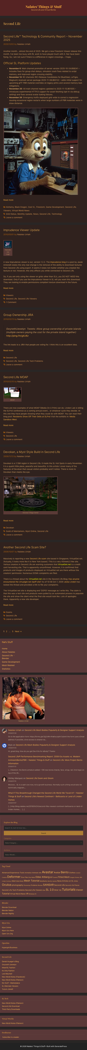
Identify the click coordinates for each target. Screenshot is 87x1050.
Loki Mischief (7, 974)
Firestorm (40, 207)
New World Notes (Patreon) (12, 980)
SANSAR (48, 884)
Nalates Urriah (14, 730)
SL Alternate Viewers (10, 986)
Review (40, 885)
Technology (57, 214)
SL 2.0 (50, 889)
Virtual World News (20, 210)
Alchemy (10, 207)
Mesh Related (8, 665)
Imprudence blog (58, 262)
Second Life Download (11, 1006)
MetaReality (43, 881)
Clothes (72, 873)
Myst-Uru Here (8, 931)
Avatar (57, 872)
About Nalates (8, 652)
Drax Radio (31, 877)
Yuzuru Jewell (7, 989)
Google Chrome (74, 877)
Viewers (7, 210)
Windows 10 (32, 894)
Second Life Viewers (27, 299)
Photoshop (27, 885)
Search (43, 833)
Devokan (10, 528)
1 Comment (11, 302)
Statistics (6, 669)
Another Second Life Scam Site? (24, 547)
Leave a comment (14, 217)
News (35, 214)
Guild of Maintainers (15, 531)
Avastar (47, 872)
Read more (8, 200)
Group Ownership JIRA (18, 315)
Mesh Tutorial (31, 880)
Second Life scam (38, 558)
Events (55, 877)
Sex (44, 890)
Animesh (35, 873)
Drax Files (24, 877)
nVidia (76, 881)
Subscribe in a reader (10, 1037)
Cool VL (31, 207)
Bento (65, 872)
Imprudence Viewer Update (21, 230)
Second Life (70, 207)
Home (4, 648)
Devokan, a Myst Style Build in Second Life (31, 452)
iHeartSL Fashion (8, 968)
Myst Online (30, 531)
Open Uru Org (7, 934)
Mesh (14, 881)
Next (18, 631)
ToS (60, 890)
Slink (56, 890)
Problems (34, 885)
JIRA (80, 877)
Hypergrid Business (9, 947)
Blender (5, 658)
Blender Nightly (8, 913)
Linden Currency (6, 881)
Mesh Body (19, 881)
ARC (40, 873)
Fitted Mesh (64, 877)
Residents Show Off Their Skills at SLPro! (32, 416)
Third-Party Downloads (11, 1009)
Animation (28, 873)
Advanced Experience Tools (13, 873)
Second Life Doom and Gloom (39, 778)
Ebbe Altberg (43, 877)
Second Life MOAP (15, 377)
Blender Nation (8, 910)
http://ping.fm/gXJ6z (17, 335)
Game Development (55, 207)
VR (27, 894)
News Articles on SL (65, 881)
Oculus (6, 884)
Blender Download (9, 907)
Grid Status (11, 214)
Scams (9, 612)
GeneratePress (61, 1046)
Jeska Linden (70, 582)
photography (17, 885)
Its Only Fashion (8, 971)
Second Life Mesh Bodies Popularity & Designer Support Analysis (54, 730)
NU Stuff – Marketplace (11, 983)
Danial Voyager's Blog (10, 961)
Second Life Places (72, 885)
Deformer (13, 876)
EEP (51, 877)
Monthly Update (24, 214)
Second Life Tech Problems (30, 361)
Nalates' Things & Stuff (44, 6)
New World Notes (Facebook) (13, 977)
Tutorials (68, 889)
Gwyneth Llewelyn (9, 965)
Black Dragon (21, 207)
